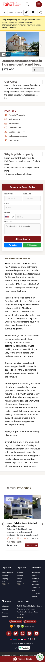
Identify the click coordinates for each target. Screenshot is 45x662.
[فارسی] (22, 639)
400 (23, 132)
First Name (9, 194)
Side (19, 128)
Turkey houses (7, 573)
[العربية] (16, 639)
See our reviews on (22, 643)
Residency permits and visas (36, 587)
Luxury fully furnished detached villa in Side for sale (22, 524)
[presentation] (2, 524)
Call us (14, 245)
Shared (16, 140)
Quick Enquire (31, 545)
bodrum (5, 616)
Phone (7, 212)
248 (25, 136)
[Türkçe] (25, 639)
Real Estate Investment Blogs (27, 612)
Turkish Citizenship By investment (29, 606)
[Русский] (13, 639)
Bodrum (20, 576)
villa (23, 115)
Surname (27, 194)
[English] (11, 639)
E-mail (7, 203)
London (5, 609)
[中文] (19, 639)
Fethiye (19, 579)
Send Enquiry (23, 239)
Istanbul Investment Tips (26, 615)
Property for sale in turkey (26, 609)
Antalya (19, 581)
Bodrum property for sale (6, 578)
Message (8, 222)
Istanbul (20, 573)
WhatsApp (32, 245)
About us (5, 606)
